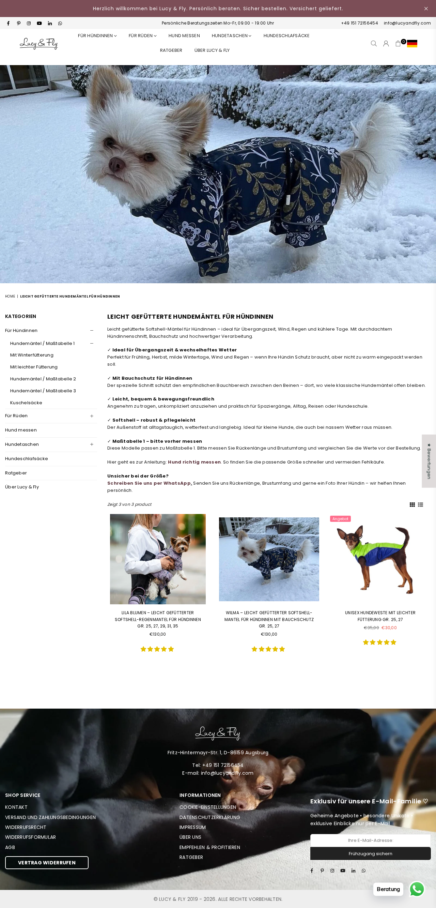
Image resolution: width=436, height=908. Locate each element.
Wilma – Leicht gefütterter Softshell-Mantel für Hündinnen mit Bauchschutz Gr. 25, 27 (269, 619)
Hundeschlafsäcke (287, 35)
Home (10, 296)
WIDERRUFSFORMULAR (30, 837)
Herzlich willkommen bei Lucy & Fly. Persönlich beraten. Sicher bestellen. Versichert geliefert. (218, 8)
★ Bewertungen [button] (429, 461)
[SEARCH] (374, 43)
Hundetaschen (230, 35)
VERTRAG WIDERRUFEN (47, 862)
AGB (10, 847)
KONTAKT (16, 807)
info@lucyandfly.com (407, 23)
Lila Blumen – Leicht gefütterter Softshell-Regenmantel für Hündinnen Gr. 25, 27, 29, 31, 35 (158, 619)
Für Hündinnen (96, 35)
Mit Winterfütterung (31, 355)
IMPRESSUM (193, 827)
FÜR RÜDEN (141, 35)
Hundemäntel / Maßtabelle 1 (42, 343)
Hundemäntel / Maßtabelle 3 (43, 391)
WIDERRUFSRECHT (26, 827)
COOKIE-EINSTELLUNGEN (208, 807)
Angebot (340, 518)
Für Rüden (16, 415)
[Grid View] (412, 504)
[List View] (420, 504)
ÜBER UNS (190, 837)
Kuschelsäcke (26, 402)
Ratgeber (16, 473)
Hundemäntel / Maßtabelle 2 (43, 379)
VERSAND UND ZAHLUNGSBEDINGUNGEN (50, 817)
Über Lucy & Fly (212, 50)
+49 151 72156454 (359, 23)
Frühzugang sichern (370, 853)
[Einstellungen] (410, 43)
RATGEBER (171, 50)
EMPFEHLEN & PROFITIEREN (210, 847)
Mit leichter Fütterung (34, 367)
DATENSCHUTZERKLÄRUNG (210, 817)
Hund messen (184, 35)
